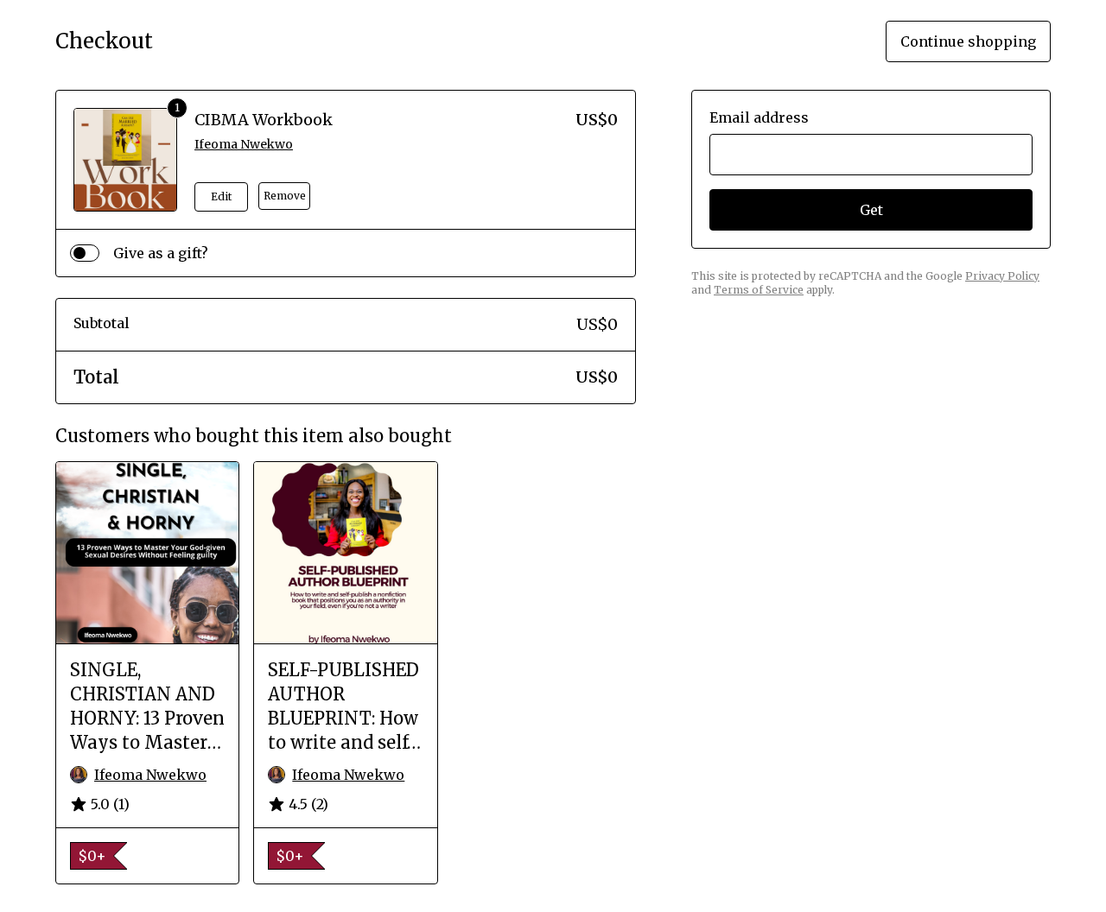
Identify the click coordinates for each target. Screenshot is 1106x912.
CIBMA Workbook (263, 120)
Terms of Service (759, 289)
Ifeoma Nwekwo (243, 144)
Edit (221, 196)
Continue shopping (968, 41)
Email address (759, 117)
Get (871, 209)
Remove (285, 195)
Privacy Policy (1002, 275)
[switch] (84, 253)
